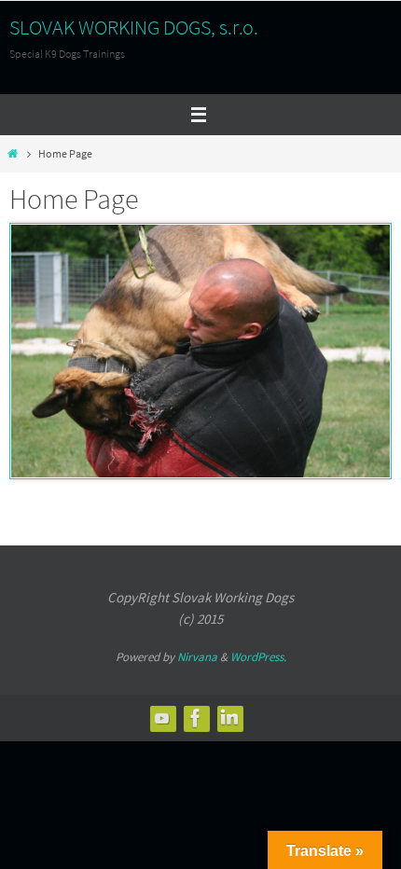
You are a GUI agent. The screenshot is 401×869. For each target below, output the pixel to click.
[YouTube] (162, 718)
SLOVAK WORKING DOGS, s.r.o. (133, 27)
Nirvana (197, 657)
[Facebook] (196, 718)
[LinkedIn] (229, 718)
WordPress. (258, 657)
